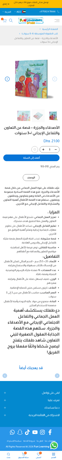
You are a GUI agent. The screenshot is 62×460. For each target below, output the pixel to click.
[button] (34, 149)
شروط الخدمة (29, 441)
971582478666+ (48, 11)
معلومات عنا (50, 441)
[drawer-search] (11, 20)
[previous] (54, 79)
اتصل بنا (40, 441)
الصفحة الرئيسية (50, 29)
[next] (7, 79)
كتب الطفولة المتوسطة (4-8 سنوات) (40, 33)
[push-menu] (57, 20)
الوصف (31, 177)
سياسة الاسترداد (14, 441)
